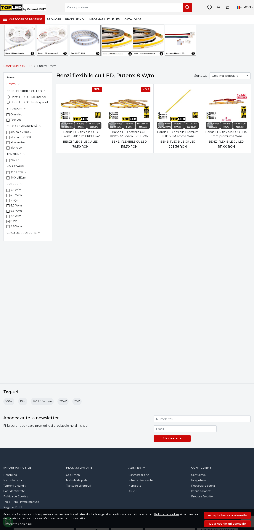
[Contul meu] (218, 7)
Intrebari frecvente (140, 480)
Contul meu (199, 475)
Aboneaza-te (172, 438)
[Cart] (227, 7)
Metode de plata (77, 480)
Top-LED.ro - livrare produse (21, 502)
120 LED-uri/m (42, 401)
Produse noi (74, 19)
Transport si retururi (78, 485)
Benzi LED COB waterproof (29, 102)
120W (63, 401)
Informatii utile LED (104, 19)
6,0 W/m (16, 205)
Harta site (134, 485)
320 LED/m (18, 172)
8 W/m (11, 84)
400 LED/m (18, 177)
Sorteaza (201, 75)
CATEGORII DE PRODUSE (25, 19)
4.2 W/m (15, 190)
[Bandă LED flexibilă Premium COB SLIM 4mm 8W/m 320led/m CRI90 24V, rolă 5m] (178, 108)
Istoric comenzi (201, 491)
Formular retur (12, 480)
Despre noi (10, 475)
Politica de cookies (166, 514)
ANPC (132, 491)
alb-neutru (17, 142)
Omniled (16, 114)
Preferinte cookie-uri (18, 524)
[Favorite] (209, 7)
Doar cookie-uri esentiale (227, 523)
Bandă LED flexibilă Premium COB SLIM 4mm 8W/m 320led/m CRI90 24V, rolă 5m (178, 134)
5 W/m (14, 200)
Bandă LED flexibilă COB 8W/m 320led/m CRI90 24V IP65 (129, 134)
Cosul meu (73, 475)
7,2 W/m (15, 216)
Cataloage (132, 19)
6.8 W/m (16, 210)
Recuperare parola (203, 485)
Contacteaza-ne (138, 475)
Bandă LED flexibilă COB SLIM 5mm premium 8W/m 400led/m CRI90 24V (226, 134)
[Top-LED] (24, 7)
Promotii (54, 19)
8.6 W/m (16, 226)
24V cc (14, 160)
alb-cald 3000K (20, 137)
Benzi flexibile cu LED (17, 66)
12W (77, 401)
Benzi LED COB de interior (28, 97)
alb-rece (16, 147)
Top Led (16, 119)
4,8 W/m (16, 195)
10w (22, 401)
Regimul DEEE (13, 507)
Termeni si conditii (15, 485)
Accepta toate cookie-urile (227, 515)
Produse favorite (202, 496)
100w (8, 401)
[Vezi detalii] (63, 124)
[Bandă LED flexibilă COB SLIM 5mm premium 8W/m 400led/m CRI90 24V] (226, 108)
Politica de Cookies (15, 496)
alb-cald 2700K (20, 132)
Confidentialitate (14, 491)
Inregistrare (198, 480)
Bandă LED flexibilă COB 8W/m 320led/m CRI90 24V (81, 134)
